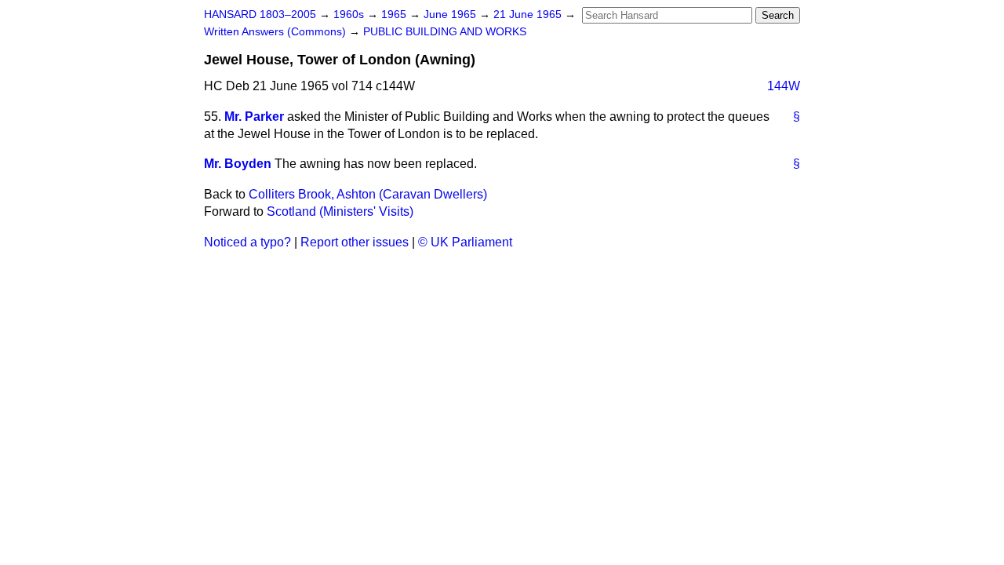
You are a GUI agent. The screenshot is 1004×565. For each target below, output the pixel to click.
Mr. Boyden (237, 163)
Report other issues (354, 242)
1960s (350, 14)
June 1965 (451, 14)
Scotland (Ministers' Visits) (340, 211)
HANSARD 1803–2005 (260, 14)
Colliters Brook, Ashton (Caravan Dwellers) (368, 194)
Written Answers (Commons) (276, 32)
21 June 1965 (529, 14)
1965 (395, 14)
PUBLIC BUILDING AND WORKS (444, 32)
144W (783, 86)
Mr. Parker (254, 116)
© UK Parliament (465, 242)
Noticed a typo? (247, 242)
